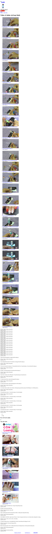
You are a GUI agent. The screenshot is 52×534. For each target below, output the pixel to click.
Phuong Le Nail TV (17, 532)
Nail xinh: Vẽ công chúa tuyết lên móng (8, 249)
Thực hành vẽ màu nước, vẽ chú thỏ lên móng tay (10, 137)
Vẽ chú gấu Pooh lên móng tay (7, 182)
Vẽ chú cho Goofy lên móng (7, 59)
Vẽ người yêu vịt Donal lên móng (7, 26)
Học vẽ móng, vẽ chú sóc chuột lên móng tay (9, 160)
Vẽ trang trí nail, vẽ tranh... (6, 479)
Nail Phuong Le (27, 532)
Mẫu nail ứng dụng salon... (6, 491)
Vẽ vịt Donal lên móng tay (6, 37)
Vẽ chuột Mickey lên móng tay (7, 48)
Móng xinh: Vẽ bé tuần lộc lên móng (8, 271)
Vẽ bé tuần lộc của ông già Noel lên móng (9, 204)
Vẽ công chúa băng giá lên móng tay (8, 260)
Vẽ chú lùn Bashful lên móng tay (7, 282)
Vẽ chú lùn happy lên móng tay (7, 326)
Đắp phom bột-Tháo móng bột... (7, 456)
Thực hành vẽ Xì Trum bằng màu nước (8, 93)
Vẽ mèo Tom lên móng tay (6, 82)
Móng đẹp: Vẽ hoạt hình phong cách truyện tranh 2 (10, 237)
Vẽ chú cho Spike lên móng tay (7, 148)
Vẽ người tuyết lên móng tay (7, 193)
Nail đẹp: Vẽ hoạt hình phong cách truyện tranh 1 (10, 226)
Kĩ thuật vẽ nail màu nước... (6, 444)
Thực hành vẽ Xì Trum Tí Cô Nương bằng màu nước (11, 115)
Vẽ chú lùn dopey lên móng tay (7, 293)
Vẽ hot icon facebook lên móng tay (8, 215)
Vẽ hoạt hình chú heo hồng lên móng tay (9, 171)
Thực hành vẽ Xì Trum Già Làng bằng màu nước (10, 104)
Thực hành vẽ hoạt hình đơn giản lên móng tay (9, 126)
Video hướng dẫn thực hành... (7, 467)
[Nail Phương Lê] (30, 532)
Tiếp (3, 415)
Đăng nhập (5, 12)
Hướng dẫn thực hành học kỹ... (7, 432)
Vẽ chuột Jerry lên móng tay (7, 71)
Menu (1, 11)
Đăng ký (1, 12)
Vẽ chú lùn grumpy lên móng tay (7, 315)
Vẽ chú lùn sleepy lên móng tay (7, 304)
